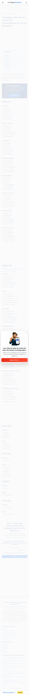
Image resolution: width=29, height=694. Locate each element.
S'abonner (20, 692)
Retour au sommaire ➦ (9, 692)
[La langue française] (14, 3)
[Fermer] (26, 332)
